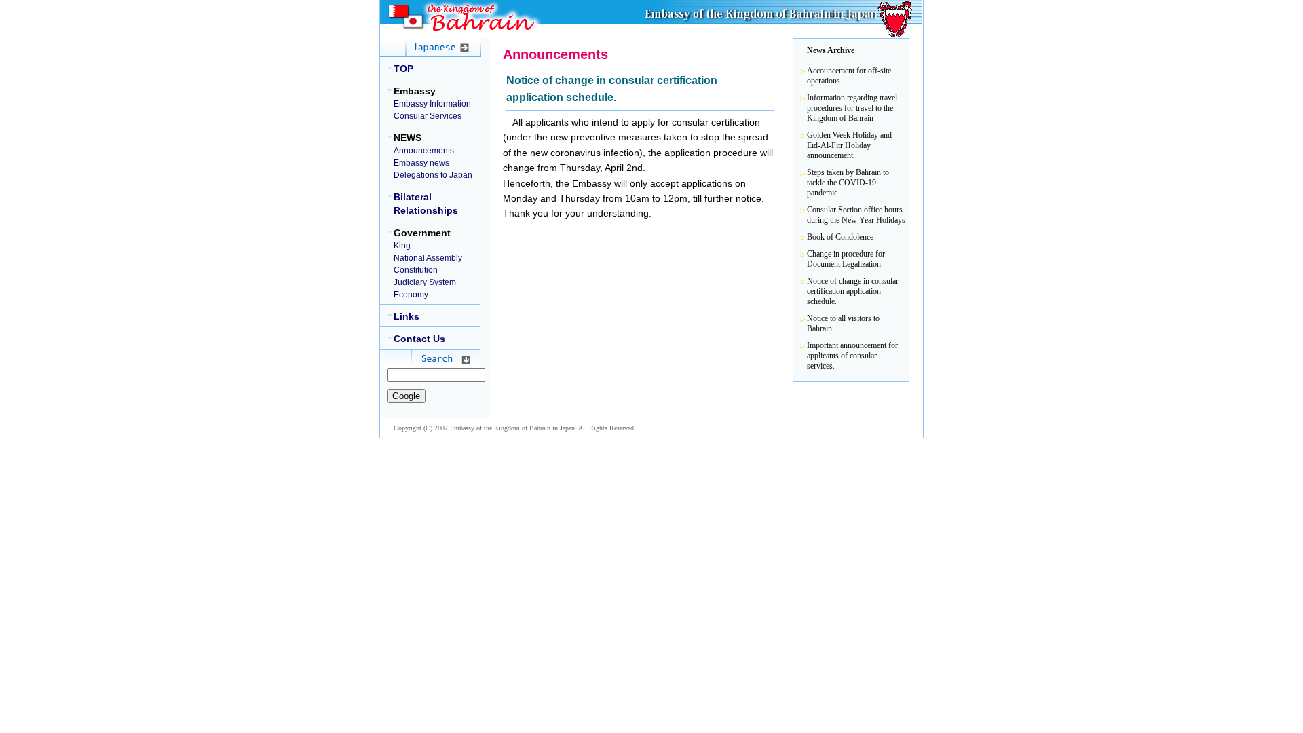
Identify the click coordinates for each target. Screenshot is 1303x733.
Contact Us (419, 338)
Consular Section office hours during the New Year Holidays (856, 215)
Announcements (424, 150)
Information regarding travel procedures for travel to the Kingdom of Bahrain (852, 108)
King (402, 245)
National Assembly (428, 258)
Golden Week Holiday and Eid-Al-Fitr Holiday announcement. (849, 145)
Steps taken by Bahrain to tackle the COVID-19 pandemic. (848, 183)
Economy (411, 294)
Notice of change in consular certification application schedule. (853, 291)
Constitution (416, 270)
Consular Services (427, 116)
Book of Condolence (840, 237)
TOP (403, 68)
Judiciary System (425, 282)
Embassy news (421, 163)
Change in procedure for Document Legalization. (846, 259)
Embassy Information (432, 104)
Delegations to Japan (433, 175)
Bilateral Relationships (426, 203)
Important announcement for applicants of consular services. (852, 356)
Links (406, 316)
